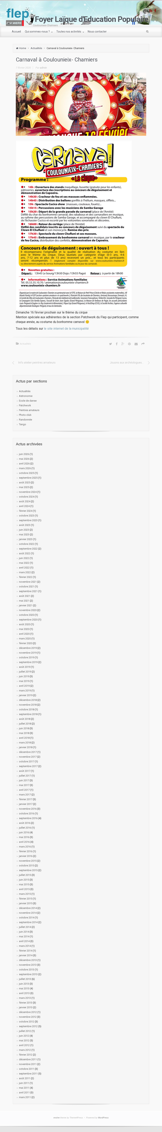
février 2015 (25, 898)
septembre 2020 (28, 619)
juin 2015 (24, 879)
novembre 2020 (28, 610)
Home (22, 48)
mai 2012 (24, 1040)
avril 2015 (24, 889)
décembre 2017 (28, 752)
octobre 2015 (26, 865)
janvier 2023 (25, 539)
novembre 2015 (28, 860)
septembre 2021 (28, 591)
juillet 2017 (25, 775)
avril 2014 (24, 941)
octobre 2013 (26, 969)
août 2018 (24, 718)
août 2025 (24, 482)
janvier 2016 (25, 856)
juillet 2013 (25, 979)
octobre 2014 (26, 917)
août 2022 (24, 553)
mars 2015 (25, 893)
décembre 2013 (28, 960)
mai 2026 (24, 458)
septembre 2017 (28, 766)
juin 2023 (24, 529)
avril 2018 (24, 737)
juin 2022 (24, 558)
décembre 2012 (28, 1012)
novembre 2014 (28, 912)
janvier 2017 (25, 804)
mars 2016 (25, 846)
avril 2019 (24, 685)
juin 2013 (24, 983)
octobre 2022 (26, 543)
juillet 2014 (25, 927)
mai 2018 (24, 733)
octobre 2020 (26, 614)
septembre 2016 (28, 818)
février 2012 (25, 1054)
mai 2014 (24, 936)
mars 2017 (25, 794)
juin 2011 (24, 1083)
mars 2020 (25, 638)
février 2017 (25, 799)
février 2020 (25, 643)
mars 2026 (25, 468)
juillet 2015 (25, 874)
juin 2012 (24, 1035)
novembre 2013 (28, 964)
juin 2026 (24, 454)
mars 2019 (25, 690)
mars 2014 (25, 945)
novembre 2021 (28, 581)
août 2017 (24, 770)
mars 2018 (25, 742)
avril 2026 (24, 463)
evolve (57, 1117)
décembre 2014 (28, 908)
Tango (22, 424)
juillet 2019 (25, 671)
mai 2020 (24, 629)
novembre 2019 (28, 652)
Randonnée (25, 419)
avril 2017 (24, 789)
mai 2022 (24, 562)
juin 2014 (24, 931)
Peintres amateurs (29, 410)
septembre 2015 (28, 870)
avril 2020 (24, 633)
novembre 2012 (28, 1016)
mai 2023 (24, 534)
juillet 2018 (25, 723)
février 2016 (25, 851)
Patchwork (25, 405)
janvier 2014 (25, 955)
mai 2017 (24, 785)
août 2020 (24, 624)
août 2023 (24, 525)
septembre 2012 (28, 1026)
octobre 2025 (26, 473)
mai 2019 (24, 681)
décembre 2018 (28, 700)
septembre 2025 (28, 477)
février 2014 (25, 950)
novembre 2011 (28, 1064)
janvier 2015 (25, 903)
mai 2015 (24, 884)
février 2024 (25, 510)
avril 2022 (24, 567)
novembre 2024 (28, 491)
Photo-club (25, 414)
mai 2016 (24, 837)
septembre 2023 (28, 520)
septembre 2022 (28, 548)
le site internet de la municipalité (66, 328)
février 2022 (25, 577)
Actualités (36, 48)
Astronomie (25, 395)
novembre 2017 (28, 756)
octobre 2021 (26, 586)
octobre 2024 (26, 496)
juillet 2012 (25, 1031)
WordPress (103, 1117)
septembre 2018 (28, 714)
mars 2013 (25, 997)
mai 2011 (24, 1087)
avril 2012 (24, 1045)
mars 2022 (25, 572)
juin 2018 (24, 728)
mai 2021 (24, 600)
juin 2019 (24, 676)
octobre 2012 (26, 1021)
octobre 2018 (26, 709)
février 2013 (25, 1002)
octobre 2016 (26, 813)
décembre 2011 (28, 1059)
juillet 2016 (25, 827)
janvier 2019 (25, 695)
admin (43, 67)
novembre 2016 (28, 808)
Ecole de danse (28, 400)
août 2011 (24, 1078)
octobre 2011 (26, 1068)
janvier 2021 (25, 605)
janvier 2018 (25, 747)
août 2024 (24, 501)
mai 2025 (24, 487)
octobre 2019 (26, 657)
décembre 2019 (28, 647)
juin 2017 (24, 780)
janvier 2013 (25, 1007)
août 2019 (24, 666)
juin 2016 (24, 832)
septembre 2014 (28, 922)
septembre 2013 (28, 974)
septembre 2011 (28, 1073)
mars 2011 (25, 1097)
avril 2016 (24, 841)
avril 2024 (24, 506)
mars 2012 (25, 1049)
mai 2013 (24, 988)
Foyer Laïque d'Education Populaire (91, 19)
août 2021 (24, 595)
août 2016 (24, 822)
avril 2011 (24, 1092)
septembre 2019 (28, 662)
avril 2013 (24, 993)
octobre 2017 (26, 761)
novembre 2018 (28, 704)
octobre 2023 (26, 515)
